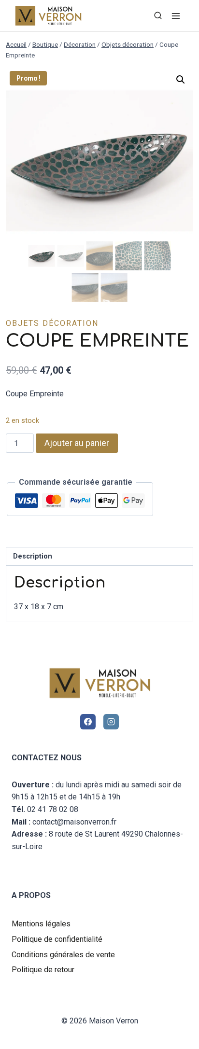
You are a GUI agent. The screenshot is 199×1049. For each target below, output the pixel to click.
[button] (180, 79)
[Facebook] (88, 721)
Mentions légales (41, 923)
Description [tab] (32, 556)
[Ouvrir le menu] (176, 15)
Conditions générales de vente (63, 954)
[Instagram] (111, 721)
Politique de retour (43, 969)
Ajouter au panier (76, 443)
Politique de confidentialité (57, 939)
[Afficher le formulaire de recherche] (158, 16)
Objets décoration (52, 323)
